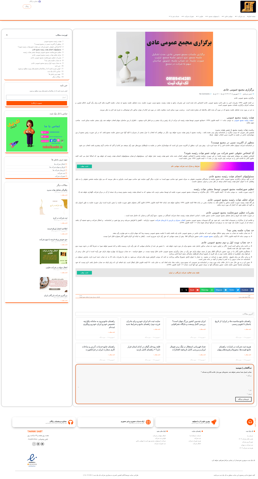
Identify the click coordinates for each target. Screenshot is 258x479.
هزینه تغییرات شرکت (195, 441)
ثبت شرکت (197, 438)
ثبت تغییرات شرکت (160, 443)
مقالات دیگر (56, 77)
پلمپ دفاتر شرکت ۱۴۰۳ (246, 439)
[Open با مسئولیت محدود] (207, 16)
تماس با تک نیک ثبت (53, 71)
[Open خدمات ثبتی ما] (169, 16)
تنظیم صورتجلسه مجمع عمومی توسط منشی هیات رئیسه (42, 52)
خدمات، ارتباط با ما (195, 435)
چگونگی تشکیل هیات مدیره (57, 190)
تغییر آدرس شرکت (247, 442)
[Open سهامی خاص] (223, 16)
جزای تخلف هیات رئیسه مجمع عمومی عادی (46, 55)
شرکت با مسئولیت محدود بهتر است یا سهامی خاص (151, 441)
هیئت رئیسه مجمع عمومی (52, 41)
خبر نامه (57, 66)
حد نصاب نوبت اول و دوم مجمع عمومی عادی (46, 63)
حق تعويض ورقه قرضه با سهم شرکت (53, 239)
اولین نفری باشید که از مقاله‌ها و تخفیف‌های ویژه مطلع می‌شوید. (39, 69)
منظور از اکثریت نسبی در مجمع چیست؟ (47, 44)
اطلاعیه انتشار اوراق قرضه (57, 229)
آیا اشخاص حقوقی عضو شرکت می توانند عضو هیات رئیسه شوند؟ (39, 47)
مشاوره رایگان (33, 1)
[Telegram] (38, 444)
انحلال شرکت (197, 443)
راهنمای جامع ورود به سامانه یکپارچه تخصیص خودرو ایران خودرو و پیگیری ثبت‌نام (99, 324)
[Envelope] (42, 444)
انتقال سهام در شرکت (159, 435)
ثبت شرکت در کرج (60, 218)
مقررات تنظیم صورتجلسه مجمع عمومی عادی (46, 58)
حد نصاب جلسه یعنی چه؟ (52, 60)
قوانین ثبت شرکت (160, 438)
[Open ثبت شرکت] (237, 16)
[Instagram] (34, 444)
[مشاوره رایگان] (40, 1)
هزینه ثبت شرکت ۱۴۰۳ (246, 448)
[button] (247, 290)
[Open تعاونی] (198, 16)
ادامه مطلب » (247, 329)
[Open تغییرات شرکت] (183, 16)
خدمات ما (250, 436)
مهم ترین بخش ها (54, 74)
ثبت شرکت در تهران (247, 445)
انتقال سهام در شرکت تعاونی (56, 267)
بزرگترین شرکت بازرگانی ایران (55, 295)
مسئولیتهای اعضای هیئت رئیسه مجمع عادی (46, 50)
